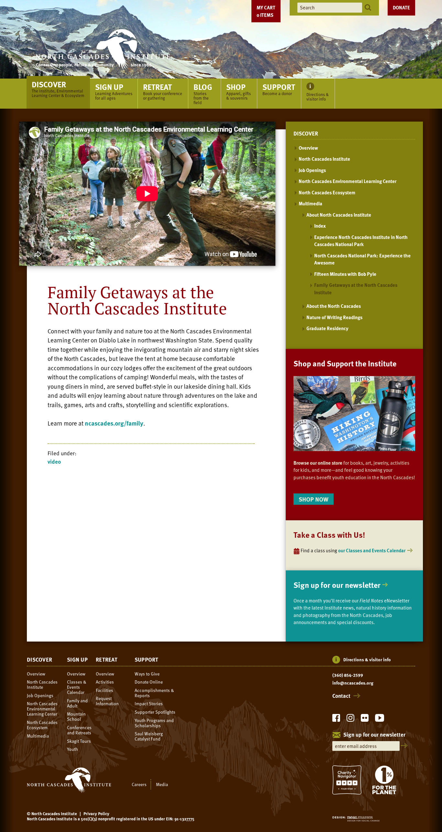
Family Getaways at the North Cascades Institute (355, 288)
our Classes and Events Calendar (371, 550)
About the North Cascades (333, 305)
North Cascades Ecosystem (327, 192)
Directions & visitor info (367, 659)
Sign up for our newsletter (337, 584)
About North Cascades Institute (338, 214)
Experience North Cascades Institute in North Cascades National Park (361, 240)
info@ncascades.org (352, 683)
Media (162, 784)
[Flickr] (365, 720)
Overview (308, 147)
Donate (401, 7)
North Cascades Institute (324, 158)
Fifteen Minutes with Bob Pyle (345, 273)
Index (320, 225)
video (54, 462)
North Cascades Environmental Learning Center (347, 181)
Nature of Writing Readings (334, 317)
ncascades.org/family (114, 423)
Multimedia (310, 203)
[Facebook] (336, 720)
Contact (341, 695)
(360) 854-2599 (347, 675)
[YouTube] (379, 720)
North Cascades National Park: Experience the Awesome (362, 259)
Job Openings (312, 170)
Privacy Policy (96, 813)
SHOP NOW (313, 499)
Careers (139, 784)
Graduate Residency (327, 328)
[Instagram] (350, 720)
